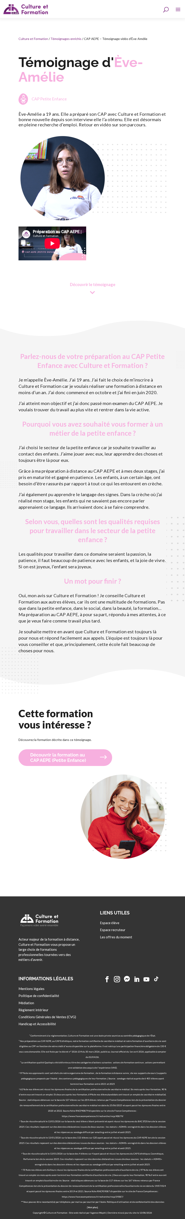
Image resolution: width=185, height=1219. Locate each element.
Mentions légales (31, 989)
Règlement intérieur (33, 1010)
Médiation (26, 1003)
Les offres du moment (116, 937)
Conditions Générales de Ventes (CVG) (47, 1017)
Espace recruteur (112, 930)
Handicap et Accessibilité (37, 1024)
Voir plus (92, 1207)
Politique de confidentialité (38, 996)
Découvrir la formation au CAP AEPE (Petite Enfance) (58, 757)
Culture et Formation (33, 39)
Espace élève (109, 923)
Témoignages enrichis (66, 39)
